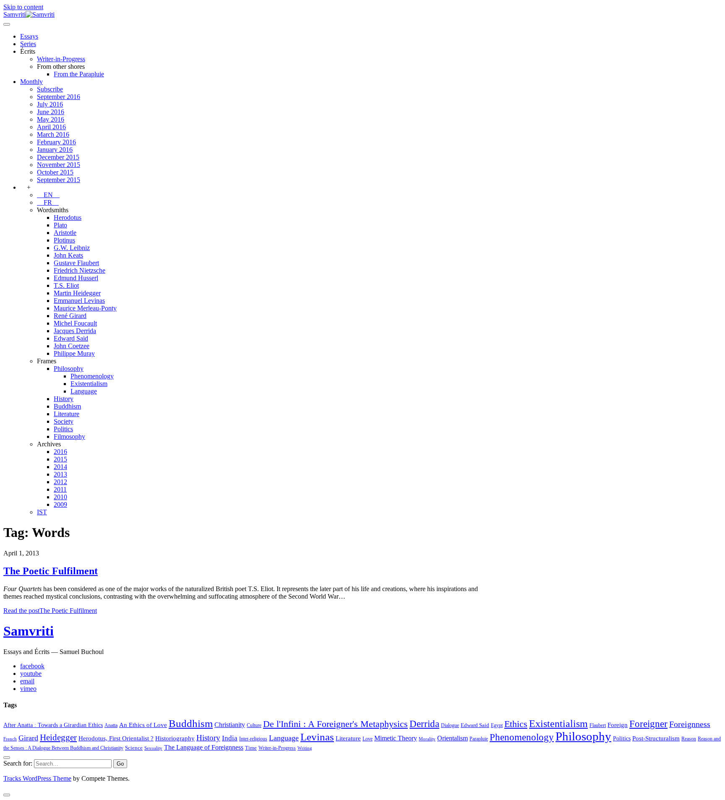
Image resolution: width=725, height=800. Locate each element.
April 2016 (51, 126)
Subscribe (50, 89)
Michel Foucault (75, 323)
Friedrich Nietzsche (79, 270)
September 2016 (58, 96)
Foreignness (689, 724)
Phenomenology (92, 376)
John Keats (68, 255)
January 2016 (55, 149)
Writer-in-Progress (61, 59)
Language (83, 391)
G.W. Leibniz (72, 247)
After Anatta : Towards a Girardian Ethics (53, 725)
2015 (60, 459)
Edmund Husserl (76, 277)
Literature (66, 413)
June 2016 (50, 111)
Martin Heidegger (77, 293)
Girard (28, 738)
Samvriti (28, 630)
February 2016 (56, 142)
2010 (60, 496)
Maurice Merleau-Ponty (85, 308)
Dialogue (450, 725)
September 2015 (58, 179)
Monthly (31, 81)
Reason (688, 739)
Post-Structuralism (656, 738)
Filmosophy (69, 436)
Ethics (515, 724)
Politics (63, 429)
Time (251, 748)
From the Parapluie (79, 74)
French (10, 739)
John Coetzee (71, 345)
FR (48, 202)
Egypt (497, 725)
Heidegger (58, 737)
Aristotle (65, 232)
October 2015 (55, 172)
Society (63, 421)
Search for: (17, 763)
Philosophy (68, 368)
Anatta (110, 725)
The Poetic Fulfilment (50, 570)
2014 (60, 466)
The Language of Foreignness (203, 747)
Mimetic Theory (395, 738)
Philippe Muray (74, 353)
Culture (254, 725)
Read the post (50, 610)
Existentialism (88, 383)
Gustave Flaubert (76, 262)
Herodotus (67, 217)
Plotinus (64, 240)
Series (28, 43)
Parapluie (478, 739)
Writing (304, 748)
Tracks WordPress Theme (37, 778)
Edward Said (71, 338)
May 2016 (50, 119)
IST (42, 512)
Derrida (424, 723)
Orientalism (452, 738)
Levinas (317, 737)
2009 (60, 504)
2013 (60, 474)
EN (48, 194)
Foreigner (648, 724)
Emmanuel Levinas (79, 300)
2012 (60, 481)
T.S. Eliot (66, 285)
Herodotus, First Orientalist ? (116, 738)
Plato (60, 225)
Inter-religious (253, 739)
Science (134, 748)
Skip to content (23, 6)
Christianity (229, 725)
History (63, 398)
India (229, 738)
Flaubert (597, 725)
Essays (29, 36)
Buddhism (67, 406)
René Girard (70, 315)
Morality (427, 739)
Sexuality (153, 748)
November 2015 (58, 164)
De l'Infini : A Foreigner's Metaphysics (335, 724)
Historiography (175, 738)
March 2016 (53, 134)
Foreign (618, 724)
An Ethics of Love (143, 724)
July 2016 (50, 104)
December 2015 (58, 157)
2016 (60, 451)
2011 (60, 489)
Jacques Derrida (75, 330)
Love (367, 739)
